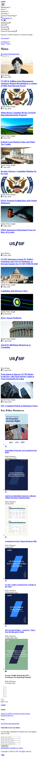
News (8, 44)
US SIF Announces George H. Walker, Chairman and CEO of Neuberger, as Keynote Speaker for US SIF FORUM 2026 (19, 261)
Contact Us (9, 715)
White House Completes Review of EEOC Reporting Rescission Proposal (18, 114)
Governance (21, 713)
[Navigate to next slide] (3, 700)
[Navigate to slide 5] (6, 694)
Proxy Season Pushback (11, 318)
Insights (16, 723)
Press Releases (9, 723)
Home (3, 44)
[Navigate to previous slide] (1, 700)
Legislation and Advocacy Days (14, 291)
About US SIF (5, 713)
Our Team (13, 713)
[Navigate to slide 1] (6, 687)
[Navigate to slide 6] (6, 696)
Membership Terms (7, 748)
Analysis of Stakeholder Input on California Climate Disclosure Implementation (20, 497)
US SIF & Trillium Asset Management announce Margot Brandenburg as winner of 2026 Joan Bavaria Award (19, 83)
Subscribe (5, 746)
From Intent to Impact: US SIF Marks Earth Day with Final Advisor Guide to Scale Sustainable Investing (17, 376)
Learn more (4, 38)
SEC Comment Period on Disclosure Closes (19, 406)
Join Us (9, 18)
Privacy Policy (18, 748)
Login (5, 18)
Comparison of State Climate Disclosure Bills (21, 541)
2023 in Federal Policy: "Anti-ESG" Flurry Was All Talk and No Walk (20, 631)
